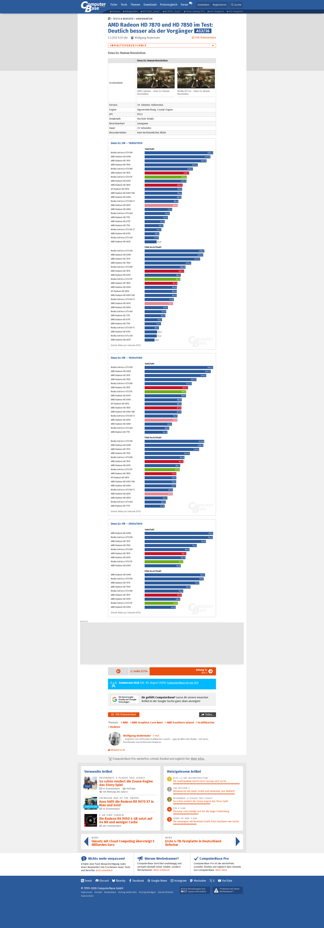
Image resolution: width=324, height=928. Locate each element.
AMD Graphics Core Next (147, 722)
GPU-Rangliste (216, 11)
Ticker (113, 4)
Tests (124, 4)
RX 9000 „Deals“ (173, 11)
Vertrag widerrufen (127, 892)
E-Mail (156, 735)
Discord (104, 880)
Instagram (180, 880)
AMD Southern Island (180, 722)
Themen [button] (135, 4)
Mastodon (200, 880)
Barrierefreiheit (165, 892)
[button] (236, 5)
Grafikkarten (144, 18)
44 (111, 788)
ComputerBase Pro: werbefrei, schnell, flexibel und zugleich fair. (158, 758)
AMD (125, 722)
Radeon (115, 727)
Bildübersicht (118, 750)
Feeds (88, 880)
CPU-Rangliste (235, 11)
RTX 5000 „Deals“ (151, 11)
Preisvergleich (168, 4)
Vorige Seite (115, 671)
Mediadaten (110, 892)
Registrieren (219, 4)
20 (111, 808)
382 (111, 825)
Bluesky (120, 880)
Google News (159, 880)
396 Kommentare (125, 714)
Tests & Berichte (123, 18)
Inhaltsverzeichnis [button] (128, 45)
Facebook (138, 880)
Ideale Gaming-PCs (195, 11)
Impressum (86, 892)
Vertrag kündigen (147, 892)
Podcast (116, 11)
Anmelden (203, 4)
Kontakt (98, 892)
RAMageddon (131, 11)
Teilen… (209, 714)
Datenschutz (87, 896)
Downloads (150, 4)
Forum (184, 4)
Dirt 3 (201, 671)
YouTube (227, 880)
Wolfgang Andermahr (137, 735)
